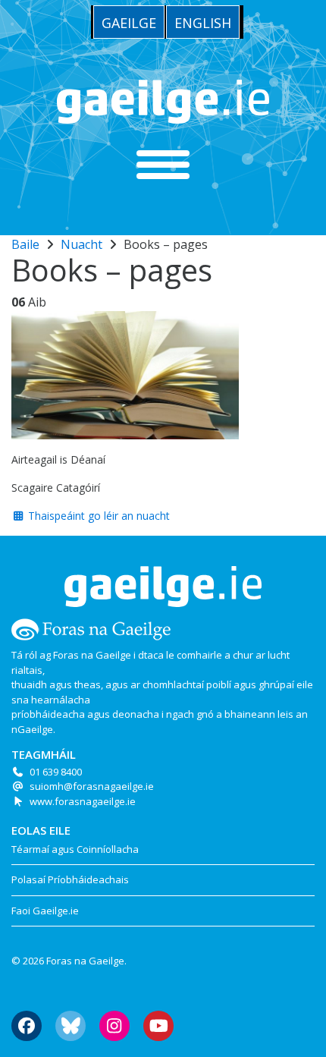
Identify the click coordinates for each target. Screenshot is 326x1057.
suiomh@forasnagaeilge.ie (92, 786)
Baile (25, 244)
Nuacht (81, 244)
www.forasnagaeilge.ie (83, 801)
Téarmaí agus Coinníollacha (75, 849)
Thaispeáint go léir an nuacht (97, 515)
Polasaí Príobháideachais (70, 879)
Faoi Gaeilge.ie (45, 910)
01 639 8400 (56, 772)
